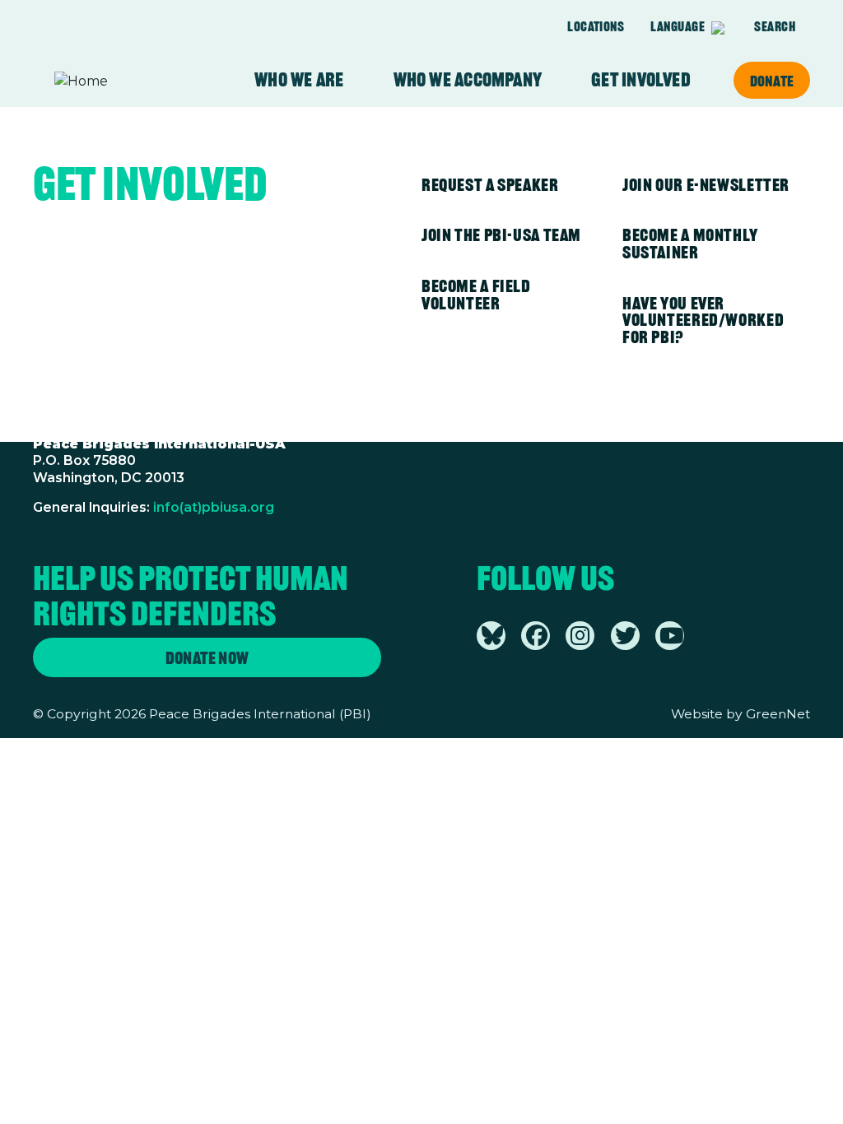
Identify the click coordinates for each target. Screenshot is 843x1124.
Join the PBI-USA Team (501, 235)
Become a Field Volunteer (476, 294)
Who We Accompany (468, 80)
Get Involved (641, 80)
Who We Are (298, 80)
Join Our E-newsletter (705, 185)
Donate (772, 81)
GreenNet (778, 714)
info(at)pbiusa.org (213, 507)
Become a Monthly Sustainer (690, 243)
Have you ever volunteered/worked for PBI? (703, 320)
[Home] (118, 81)
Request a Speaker (490, 185)
